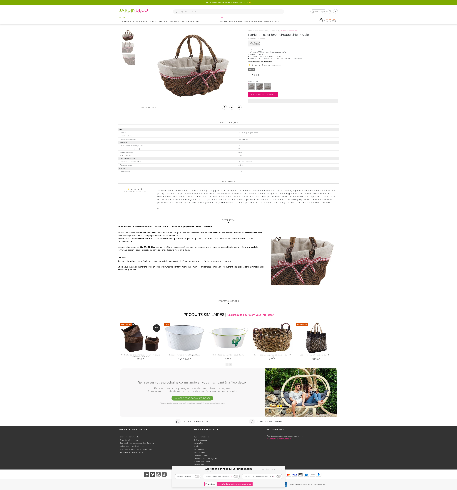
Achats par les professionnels (132, 446)
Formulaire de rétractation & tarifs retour (137, 443)
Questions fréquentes (129, 440)
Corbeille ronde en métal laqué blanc (184, 355)
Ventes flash (199, 443)
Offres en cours (200, 440)
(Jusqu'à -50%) (330, 20)
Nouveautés (199, 449)
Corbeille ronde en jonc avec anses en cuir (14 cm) (272, 356)
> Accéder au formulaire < (279, 439)
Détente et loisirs (271, 21)
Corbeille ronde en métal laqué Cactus (228, 355)
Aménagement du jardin (146, 21)
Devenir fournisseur (202, 462)
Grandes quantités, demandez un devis (136, 449)
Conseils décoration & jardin (205, 458)
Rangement (274, 31)
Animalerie (174, 21)
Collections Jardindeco (203, 455)
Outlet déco (199, 446)
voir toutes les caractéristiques (261, 62)
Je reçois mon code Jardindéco (192, 397)
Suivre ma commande (129, 437)
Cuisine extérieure (126, 21)
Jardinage (163, 21)
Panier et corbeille (289, 31)
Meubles (223, 21)
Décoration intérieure (253, 21)
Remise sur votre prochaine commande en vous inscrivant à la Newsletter (192, 382)
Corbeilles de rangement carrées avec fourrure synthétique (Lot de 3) (140, 356)
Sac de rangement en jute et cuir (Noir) (316, 355)
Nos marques (199, 452)
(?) (193, 476)
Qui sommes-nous (201, 437)
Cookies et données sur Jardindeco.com (228, 468)
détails (209, 471)
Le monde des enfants (190, 21)
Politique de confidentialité (131, 452)
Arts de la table (235, 21)
